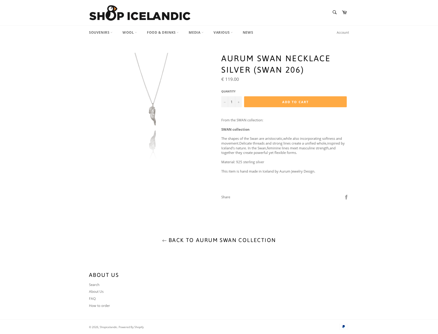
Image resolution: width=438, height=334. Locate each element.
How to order (99, 305)
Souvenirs (99, 32)
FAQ (92, 298)
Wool (129, 32)
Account (343, 32)
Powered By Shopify (131, 327)
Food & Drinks (162, 32)
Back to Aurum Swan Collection (221, 240)
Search (94, 284)
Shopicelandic (108, 327)
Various (222, 32)
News (248, 32)
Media (195, 32)
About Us (96, 291)
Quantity (228, 91)
